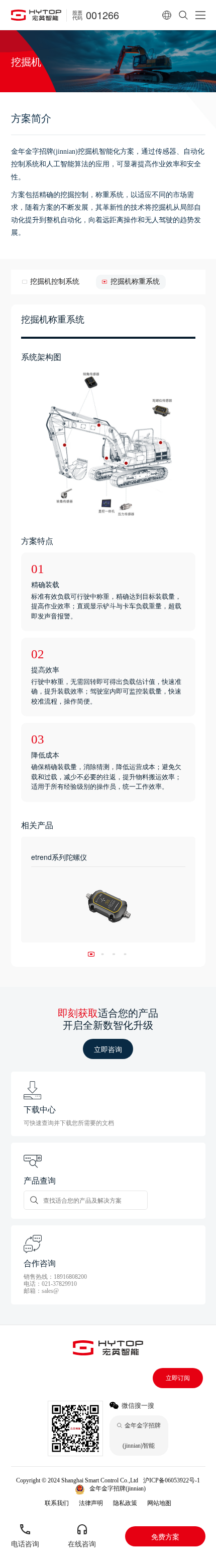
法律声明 (91, 1503)
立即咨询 (108, 1049)
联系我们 (57, 1503)
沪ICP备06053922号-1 (171, 1480)
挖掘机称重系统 (135, 281)
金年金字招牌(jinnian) (117, 1488)
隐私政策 (125, 1503)
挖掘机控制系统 (54, 281)
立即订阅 (178, 1378)
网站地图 (159, 1503)
